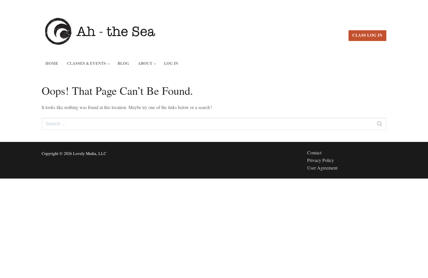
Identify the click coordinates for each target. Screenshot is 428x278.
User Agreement (322, 168)
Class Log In (367, 35)
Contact (314, 152)
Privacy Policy (320, 160)
